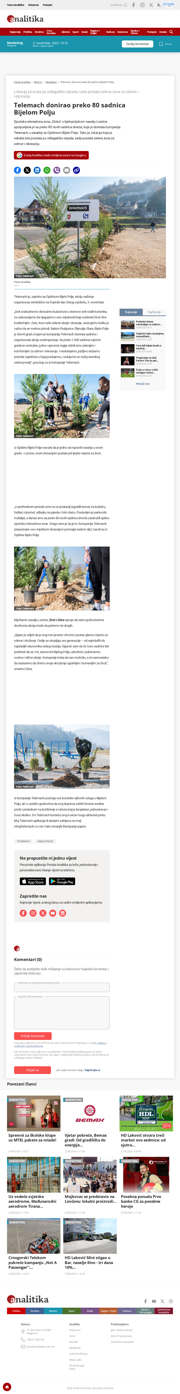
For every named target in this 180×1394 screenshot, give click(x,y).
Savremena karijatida (164, 1311)
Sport (75, 32)
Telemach (23, 841)
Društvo (39, 32)
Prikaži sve (143, 383)
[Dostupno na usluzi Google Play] (62, 881)
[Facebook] (17, 170)
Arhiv (72, 1336)
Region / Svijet (95, 32)
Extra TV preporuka (121, 1336)
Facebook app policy (76, 1367)
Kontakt (73, 1341)
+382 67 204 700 (35, 1339)
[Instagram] (33, 913)
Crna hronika (51, 32)
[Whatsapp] (46, 170)
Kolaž (85, 32)
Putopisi (47, 5)
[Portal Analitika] (25, 19)
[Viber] (56, 170)
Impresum (75, 1330)
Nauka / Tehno (135, 32)
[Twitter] (27, 170)
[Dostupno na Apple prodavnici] (33, 881)
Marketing (51, 82)
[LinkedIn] (62, 913)
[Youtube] (52, 913)
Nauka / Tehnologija (145, 1311)
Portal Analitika (22, 82)
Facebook (133, 5)
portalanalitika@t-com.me (41, 1346)
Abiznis (66, 32)
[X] (42, 913)
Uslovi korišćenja (78, 1353)
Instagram (142, 4)
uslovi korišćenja (34, 1046)
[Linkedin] (37, 170)
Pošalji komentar (33, 1036)
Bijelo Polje (45, 841)
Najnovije (15, 32)
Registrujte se (92, 1070)
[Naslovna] (7, 1387)
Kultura (110, 32)
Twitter (151, 5)
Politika (27, 32)
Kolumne (33, 5)
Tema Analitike (15, 5)
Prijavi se (32, 1070)
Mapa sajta (75, 1359)
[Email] (66, 170)
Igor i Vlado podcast (121, 1330)
